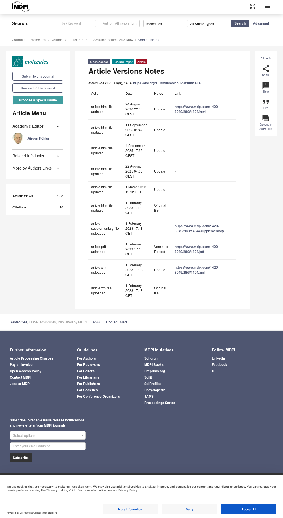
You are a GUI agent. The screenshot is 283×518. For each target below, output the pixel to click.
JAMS (149, 396)
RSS (96, 321)
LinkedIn (218, 358)
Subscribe (21, 457)
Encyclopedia (155, 389)
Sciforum (151, 358)
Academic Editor (27, 126)
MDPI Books (154, 364)
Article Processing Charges (31, 358)
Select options (24, 435)
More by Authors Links (32, 168)
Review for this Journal (38, 88)
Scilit (148, 377)
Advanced (261, 23)
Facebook (219, 364)
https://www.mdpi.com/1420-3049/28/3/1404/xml (197, 270)
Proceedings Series (159, 402)
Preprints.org (154, 370)
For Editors (86, 370)
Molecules (38, 39)
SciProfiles (152, 383)
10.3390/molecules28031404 (111, 39)
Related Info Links (28, 155)
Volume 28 (59, 39)
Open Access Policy (25, 370)
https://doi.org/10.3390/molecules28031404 (167, 82)
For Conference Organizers (98, 396)
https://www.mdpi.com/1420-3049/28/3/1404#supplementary (199, 228)
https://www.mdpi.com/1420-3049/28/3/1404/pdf (197, 249)
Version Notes (148, 39)
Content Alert (116, 321)
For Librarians (88, 377)
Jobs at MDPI (20, 383)
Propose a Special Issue (38, 99)
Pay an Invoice (21, 364)
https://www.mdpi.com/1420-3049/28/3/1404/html (197, 109)
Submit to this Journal (38, 76)
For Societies (87, 389)
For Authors (86, 358)
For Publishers (88, 383)
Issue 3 (78, 39)
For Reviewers (88, 364)
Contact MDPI (20, 377)
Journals (18, 39)
